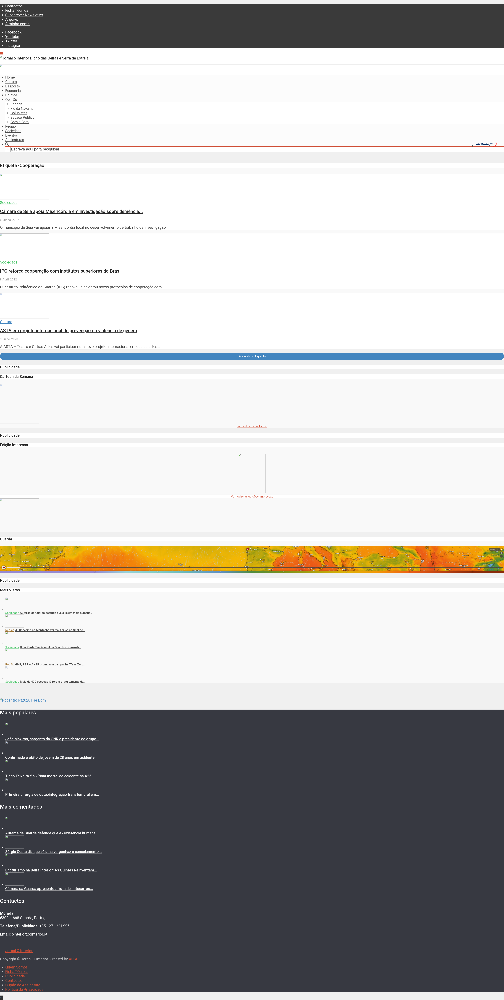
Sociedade (13, 131)
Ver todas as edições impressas (252, 496)
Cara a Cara (19, 122)
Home (10, 77)
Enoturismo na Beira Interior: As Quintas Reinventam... (51, 870)
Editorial (16, 104)
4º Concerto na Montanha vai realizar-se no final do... (50, 630)
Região (10, 126)
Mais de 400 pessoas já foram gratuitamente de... (52, 681)
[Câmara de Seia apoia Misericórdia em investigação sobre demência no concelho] (24, 198)
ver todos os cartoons (252, 426)
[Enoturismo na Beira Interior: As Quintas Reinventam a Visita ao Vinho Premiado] (14, 865)
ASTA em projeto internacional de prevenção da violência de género (68, 330)
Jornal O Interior (19, 951)
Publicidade (15, 976)
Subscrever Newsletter (24, 15)
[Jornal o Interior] (14, 58)
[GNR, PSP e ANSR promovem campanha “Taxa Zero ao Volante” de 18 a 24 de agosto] (14, 661)
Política (11, 95)
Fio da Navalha (21, 108)
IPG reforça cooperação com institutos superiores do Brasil (61, 271)
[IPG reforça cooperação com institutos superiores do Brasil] (24, 258)
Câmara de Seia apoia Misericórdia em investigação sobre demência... (71, 211)
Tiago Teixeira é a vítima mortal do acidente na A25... (49, 776)
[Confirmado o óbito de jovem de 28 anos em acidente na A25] (14, 753)
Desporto (12, 86)
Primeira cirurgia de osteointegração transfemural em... (52, 794)
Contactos (14, 6)
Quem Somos (16, 967)
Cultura (11, 82)
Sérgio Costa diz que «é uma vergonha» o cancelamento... (53, 851)
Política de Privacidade (24, 989)
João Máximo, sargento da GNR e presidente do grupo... (52, 739)
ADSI (73, 959)
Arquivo (11, 19)
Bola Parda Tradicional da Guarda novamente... (50, 647)
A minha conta (17, 24)
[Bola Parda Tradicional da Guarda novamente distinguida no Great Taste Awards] (14, 643)
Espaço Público (22, 117)
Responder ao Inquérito (252, 356)
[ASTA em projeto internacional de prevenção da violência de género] (24, 317)
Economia (13, 91)
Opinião (11, 100)
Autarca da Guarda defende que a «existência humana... (56, 612)
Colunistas (18, 113)
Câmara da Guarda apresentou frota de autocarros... (49, 888)
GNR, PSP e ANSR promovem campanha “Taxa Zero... (50, 664)
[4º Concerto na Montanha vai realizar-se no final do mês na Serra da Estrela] (14, 626)
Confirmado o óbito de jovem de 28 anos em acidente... (51, 757)
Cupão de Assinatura (22, 985)
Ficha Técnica (16, 10)
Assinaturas (14, 140)
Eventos (11, 135)
